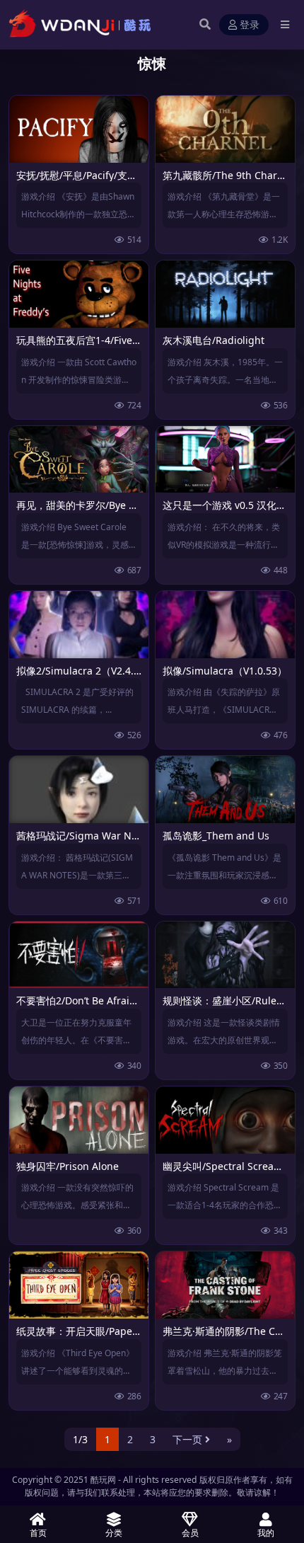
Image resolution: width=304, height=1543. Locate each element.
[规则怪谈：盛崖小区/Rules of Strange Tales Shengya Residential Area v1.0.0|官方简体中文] (225, 955)
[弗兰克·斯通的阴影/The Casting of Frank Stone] (225, 1285)
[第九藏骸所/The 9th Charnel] (225, 129)
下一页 (187, 1439)
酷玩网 (103, 1480)
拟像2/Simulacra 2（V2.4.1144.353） (101, 670)
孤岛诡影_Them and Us (216, 835)
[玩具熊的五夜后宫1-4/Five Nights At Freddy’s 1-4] (78, 294)
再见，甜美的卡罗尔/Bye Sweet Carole (103, 505)
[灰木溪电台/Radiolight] (225, 294)
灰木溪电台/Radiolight (213, 340)
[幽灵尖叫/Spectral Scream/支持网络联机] (225, 1120)
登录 (249, 25)
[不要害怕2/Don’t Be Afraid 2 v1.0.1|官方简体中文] (78, 955)
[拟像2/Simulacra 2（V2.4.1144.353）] (78, 624)
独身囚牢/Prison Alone (67, 1166)
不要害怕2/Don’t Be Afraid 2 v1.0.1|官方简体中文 (128, 1000)
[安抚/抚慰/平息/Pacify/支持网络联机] (78, 129)
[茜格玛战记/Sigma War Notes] (78, 789)
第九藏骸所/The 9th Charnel (227, 175)
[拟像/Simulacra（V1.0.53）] (225, 624)
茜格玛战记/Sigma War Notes (83, 835)
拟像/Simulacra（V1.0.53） (225, 670)
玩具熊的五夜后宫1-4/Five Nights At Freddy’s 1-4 (128, 340)
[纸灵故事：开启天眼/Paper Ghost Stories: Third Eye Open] (78, 1285)
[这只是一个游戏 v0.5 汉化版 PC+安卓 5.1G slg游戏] (225, 459)
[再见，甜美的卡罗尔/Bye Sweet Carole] (78, 459)
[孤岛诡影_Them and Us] (225, 789)
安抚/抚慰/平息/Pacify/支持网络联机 (96, 175)
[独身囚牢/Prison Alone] (78, 1120)
